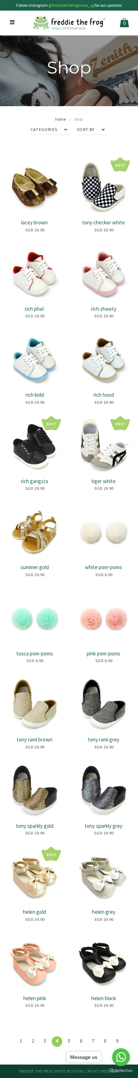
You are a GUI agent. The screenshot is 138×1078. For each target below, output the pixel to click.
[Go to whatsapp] (121, 1057)
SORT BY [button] (86, 129)
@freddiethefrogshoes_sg (71, 5)
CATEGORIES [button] (44, 129)
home (60, 119)
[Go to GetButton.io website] (121, 1070)
